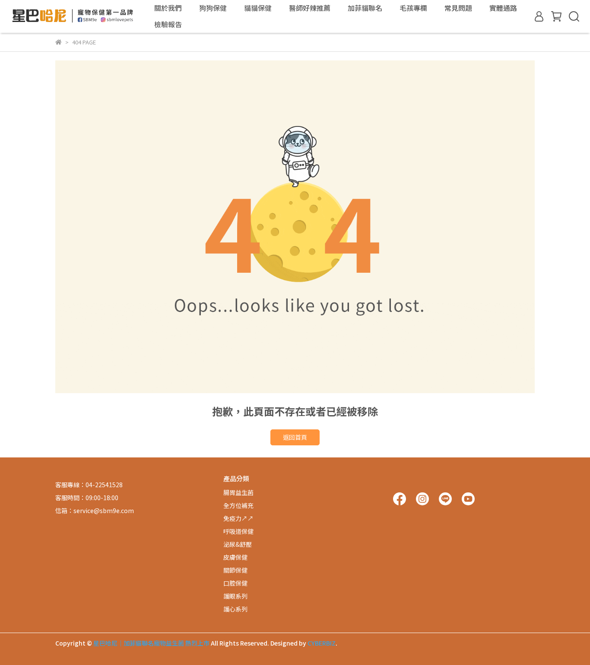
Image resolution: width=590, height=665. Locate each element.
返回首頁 (295, 437)
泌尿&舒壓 (237, 544)
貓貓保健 (258, 8)
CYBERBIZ (322, 643)
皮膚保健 (235, 557)
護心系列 (235, 609)
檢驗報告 (168, 24)
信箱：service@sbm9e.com (94, 510)
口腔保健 (235, 583)
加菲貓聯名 (365, 8)
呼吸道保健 (238, 531)
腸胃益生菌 (238, 492)
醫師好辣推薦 (309, 8)
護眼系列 (235, 596)
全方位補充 (238, 505)
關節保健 (235, 570)
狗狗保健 (213, 8)
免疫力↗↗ (238, 518)
